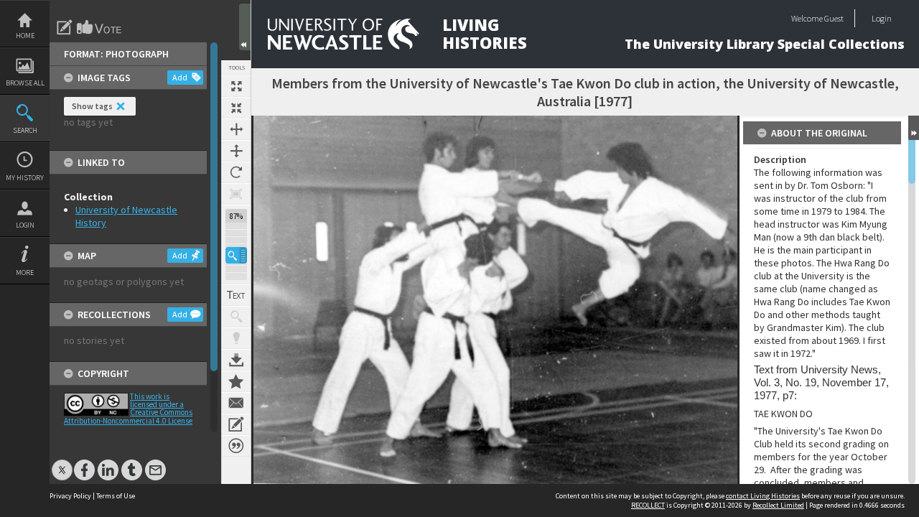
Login (25, 225)
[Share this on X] (62, 462)
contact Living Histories (763, 495)
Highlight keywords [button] (236, 338)
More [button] (25, 272)
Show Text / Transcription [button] (236, 295)
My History (25, 177)
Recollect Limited (778, 505)
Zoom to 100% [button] (236, 194)
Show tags (92, 106)
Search (25, 130)
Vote (100, 27)
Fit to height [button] (236, 151)
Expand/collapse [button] (913, 128)
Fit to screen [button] (236, 107)
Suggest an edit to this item (65, 27)
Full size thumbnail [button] (236, 86)
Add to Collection (236, 381)
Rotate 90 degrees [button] (236, 172)
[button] (236, 255)
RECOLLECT (648, 505)
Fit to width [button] (236, 129)
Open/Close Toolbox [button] (245, 27)
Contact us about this (236, 403)
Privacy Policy (70, 495)
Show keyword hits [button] (236, 316)
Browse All (25, 83)
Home (25, 35)
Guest (834, 18)
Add (179, 77)
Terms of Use (115, 495)
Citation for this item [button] (236, 446)
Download (236, 360)
